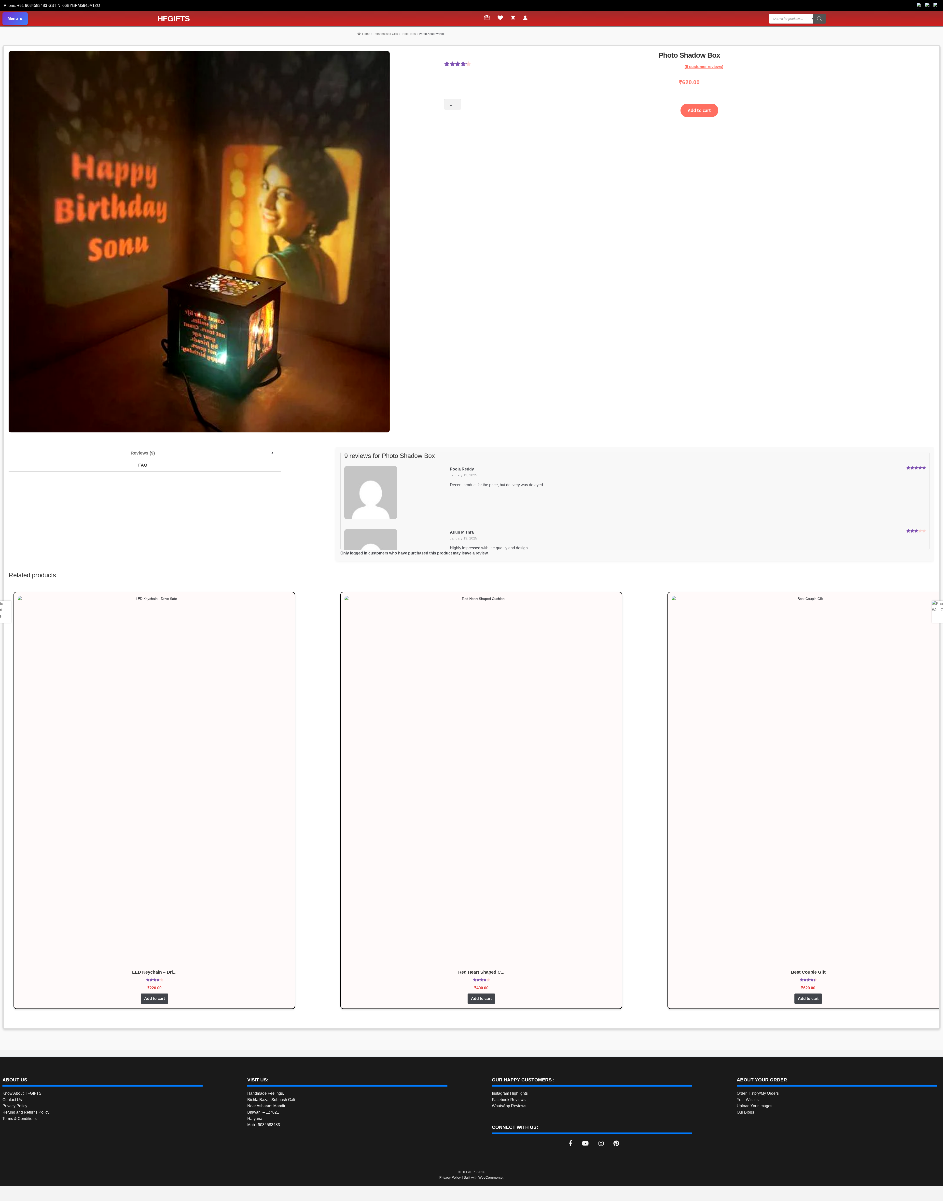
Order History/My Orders (758, 1093)
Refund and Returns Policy (25, 1112)
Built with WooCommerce (483, 1177)
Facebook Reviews (509, 1100)
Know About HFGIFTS (22, 1093)
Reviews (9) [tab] (143, 453)
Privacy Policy (14, 1106)
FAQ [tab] (142, 465)
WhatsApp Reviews (509, 1106)
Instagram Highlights (510, 1093)
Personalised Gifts (386, 34)
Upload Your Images (754, 1106)
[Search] (819, 19)
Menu (13, 18)
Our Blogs (745, 1112)
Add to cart (699, 110)
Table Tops (408, 34)
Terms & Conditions (19, 1119)
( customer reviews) (704, 67)
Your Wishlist (748, 1100)
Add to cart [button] (154, 998)
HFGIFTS (173, 18)
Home (366, 34)
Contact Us (12, 1100)
